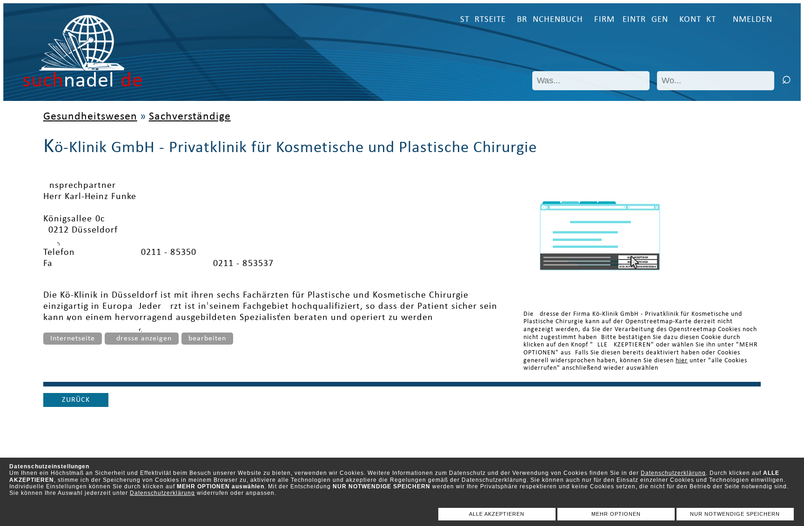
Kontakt (697, 19)
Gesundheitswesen (90, 116)
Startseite (483, 19)
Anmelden (749, 19)
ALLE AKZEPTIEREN (496, 514)
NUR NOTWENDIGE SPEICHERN (735, 514)
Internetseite (72, 338)
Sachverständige (190, 116)
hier (682, 361)
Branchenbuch (550, 19)
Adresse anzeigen (142, 338)
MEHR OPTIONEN (616, 514)
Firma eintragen (631, 19)
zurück (76, 400)
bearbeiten (207, 338)
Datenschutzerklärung (673, 473)
